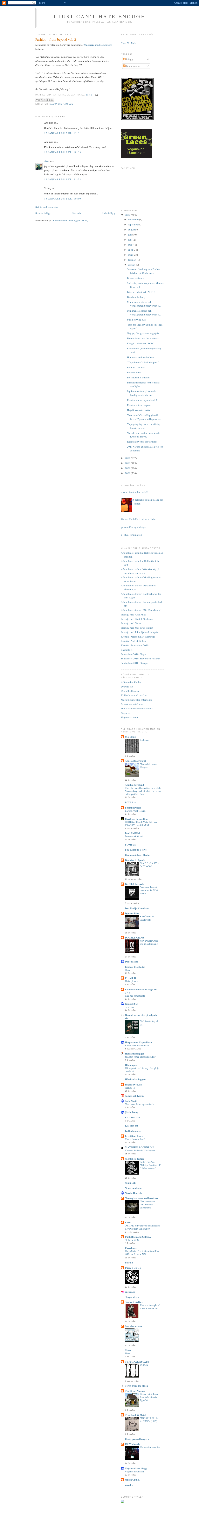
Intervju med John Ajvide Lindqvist (140, 632)
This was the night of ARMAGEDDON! (150, 1307)
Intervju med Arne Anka (133, 614)
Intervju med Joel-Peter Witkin (137, 627)
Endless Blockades (135, 967)
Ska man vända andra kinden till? (140, 1056)
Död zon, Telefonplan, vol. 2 (133, 492)
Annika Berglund (134, 784)
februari (132, 259)
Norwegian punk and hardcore (141, 1198)
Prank (128, 1222)
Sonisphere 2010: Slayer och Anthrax (140, 658)
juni (130, 239)
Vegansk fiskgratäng (134, 1471)
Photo (127, 969)
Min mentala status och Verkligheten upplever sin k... (144, 304)
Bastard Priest (133, 807)
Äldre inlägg (108, 213)
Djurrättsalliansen (130, 691)
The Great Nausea (135, 1391)
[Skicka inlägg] (96, 95)
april (131, 249)
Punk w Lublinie (136, 367)
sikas (46, 161)
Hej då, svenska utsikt (138, 410)
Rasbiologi (127, 649)
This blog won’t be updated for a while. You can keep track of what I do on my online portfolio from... (143, 791)
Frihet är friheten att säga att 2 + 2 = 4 (143, 990)
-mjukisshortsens (98, 44)
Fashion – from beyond (139, 405)
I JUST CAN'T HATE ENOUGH (100, 16)
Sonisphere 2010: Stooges (134, 663)
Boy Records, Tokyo (136, 849)
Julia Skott (131, 1101)
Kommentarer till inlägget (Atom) (70, 220)
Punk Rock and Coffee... (138, 1236)
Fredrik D (130, 978)
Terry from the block (136, 1385)
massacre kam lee (61, 104)
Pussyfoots (130, 1248)
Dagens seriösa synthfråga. (132, 527)
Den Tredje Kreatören (137, 908)
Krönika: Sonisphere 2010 (134, 645)
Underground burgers (137, 1439)
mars (131, 254)
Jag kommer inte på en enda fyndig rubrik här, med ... (141, 393)
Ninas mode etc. (133, 1188)
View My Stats (128, 43)
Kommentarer (133, 66)
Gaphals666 (131, 1003)
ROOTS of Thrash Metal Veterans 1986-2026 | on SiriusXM (141, 823)
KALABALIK (132, 1117)
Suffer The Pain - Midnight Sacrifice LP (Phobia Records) (150, 1165)
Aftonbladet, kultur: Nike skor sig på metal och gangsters (140, 571)
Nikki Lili (130, 1182)
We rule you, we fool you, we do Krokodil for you (143, 434)
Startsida (76, 213)
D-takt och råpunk (135, 860)
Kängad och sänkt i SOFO (140, 343)
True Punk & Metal (135, 1415)
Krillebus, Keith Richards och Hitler (137, 519)
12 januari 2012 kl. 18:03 (62, 152)
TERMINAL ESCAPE (137, 1361)
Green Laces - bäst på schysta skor (141, 1016)
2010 (128, 463)
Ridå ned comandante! (135, 995)
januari (132, 264)
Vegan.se (125, 713)
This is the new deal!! (135, 1139)
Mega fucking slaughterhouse (136, 699)
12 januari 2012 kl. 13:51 (62, 133)
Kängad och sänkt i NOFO (140, 292)
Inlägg (129, 59)
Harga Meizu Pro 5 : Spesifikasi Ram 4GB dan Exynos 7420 (142, 1253)
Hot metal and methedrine (140, 357)
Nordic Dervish (133, 1193)
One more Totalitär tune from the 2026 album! (149, 890)
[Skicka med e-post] (37, 100)
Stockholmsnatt (133, 1326)
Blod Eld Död (132, 833)
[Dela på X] (44, 100)
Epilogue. (144, 739)
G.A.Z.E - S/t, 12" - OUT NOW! (149, 865)
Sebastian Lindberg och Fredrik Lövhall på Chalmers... (143, 271)
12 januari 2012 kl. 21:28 (62, 179)
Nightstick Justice (134, 1158)
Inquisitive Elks (133, 1084)
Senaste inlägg (43, 213)
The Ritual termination (130, 534)
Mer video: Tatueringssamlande (139, 1104)
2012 (128, 215)
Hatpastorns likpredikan (138, 1042)
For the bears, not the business (143, 338)
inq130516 (130, 1087)
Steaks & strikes (133, 1302)
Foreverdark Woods (134, 836)
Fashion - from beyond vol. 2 (142, 400)
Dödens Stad (131, 961)
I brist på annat (132, 981)
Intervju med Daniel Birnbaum (137, 619)
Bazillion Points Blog (136, 819)
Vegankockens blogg (136, 1468)
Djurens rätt (127, 686)
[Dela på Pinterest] (52, 100)
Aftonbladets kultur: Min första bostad (141, 610)
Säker (128, 1350)
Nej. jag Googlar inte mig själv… (144, 333)
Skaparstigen (132, 1297)
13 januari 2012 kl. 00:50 (62, 198)
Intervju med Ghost (131, 623)
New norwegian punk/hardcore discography (147, 1204)
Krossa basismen (135, 278)
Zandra (129, 1485)
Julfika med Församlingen (137, 1045)
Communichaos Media (137, 855)
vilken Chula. (132, 1479)
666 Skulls (130, 736)
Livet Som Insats (134, 1136)
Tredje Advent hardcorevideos (137, 708)
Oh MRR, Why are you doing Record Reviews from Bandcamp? (142, 1227)
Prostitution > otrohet (138, 377)
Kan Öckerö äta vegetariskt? (147, 918)
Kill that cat (131, 1125)
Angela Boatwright (135, 760)
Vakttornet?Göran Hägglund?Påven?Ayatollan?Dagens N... (144, 417)
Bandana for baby (136, 297)
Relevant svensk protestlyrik (142, 441)
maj (130, 244)
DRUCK (144, 1364)
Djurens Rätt (132, 913)
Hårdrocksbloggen (135, 1079)
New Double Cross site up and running (149, 942)
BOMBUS (130, 844)
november (133, 219)
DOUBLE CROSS (134, 937)
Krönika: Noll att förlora (133, 641)
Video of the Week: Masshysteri (140, 1150)
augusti (132, 229)
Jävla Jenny (131, 1112)
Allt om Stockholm (131, 682)
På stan (129, 1262)
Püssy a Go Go (133, 1267)
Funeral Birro (134, 372)
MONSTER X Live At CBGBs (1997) (149, 1419)
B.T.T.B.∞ (130, 802)
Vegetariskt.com (129, 717)
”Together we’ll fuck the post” (143, 362)
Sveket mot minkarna (132, 704)
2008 (128, 473)
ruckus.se (130, 1291)
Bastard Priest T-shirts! (135, 810)
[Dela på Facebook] (48, 100)
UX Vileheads (132, 1444)
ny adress (129, 1006)
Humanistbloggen (134, 1053)
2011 (128, 458)
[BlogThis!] (41, 100)
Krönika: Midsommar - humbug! (138, 636)
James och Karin (134, 1095)
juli (130, 234)
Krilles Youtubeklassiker (134, 695)
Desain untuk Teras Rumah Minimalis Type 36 (149, 1397)
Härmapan (131, 1065)
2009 (128, 468)
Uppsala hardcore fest (150, 1447)
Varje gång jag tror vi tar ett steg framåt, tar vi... (144, 426)
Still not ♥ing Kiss (136, 319)
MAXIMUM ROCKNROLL (140, 1147)
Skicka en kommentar (46, 207)
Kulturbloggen (133, 1131)
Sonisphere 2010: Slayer (134, 654)
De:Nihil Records (134, 884)
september (133, 224)
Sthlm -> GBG (132, 1239)
